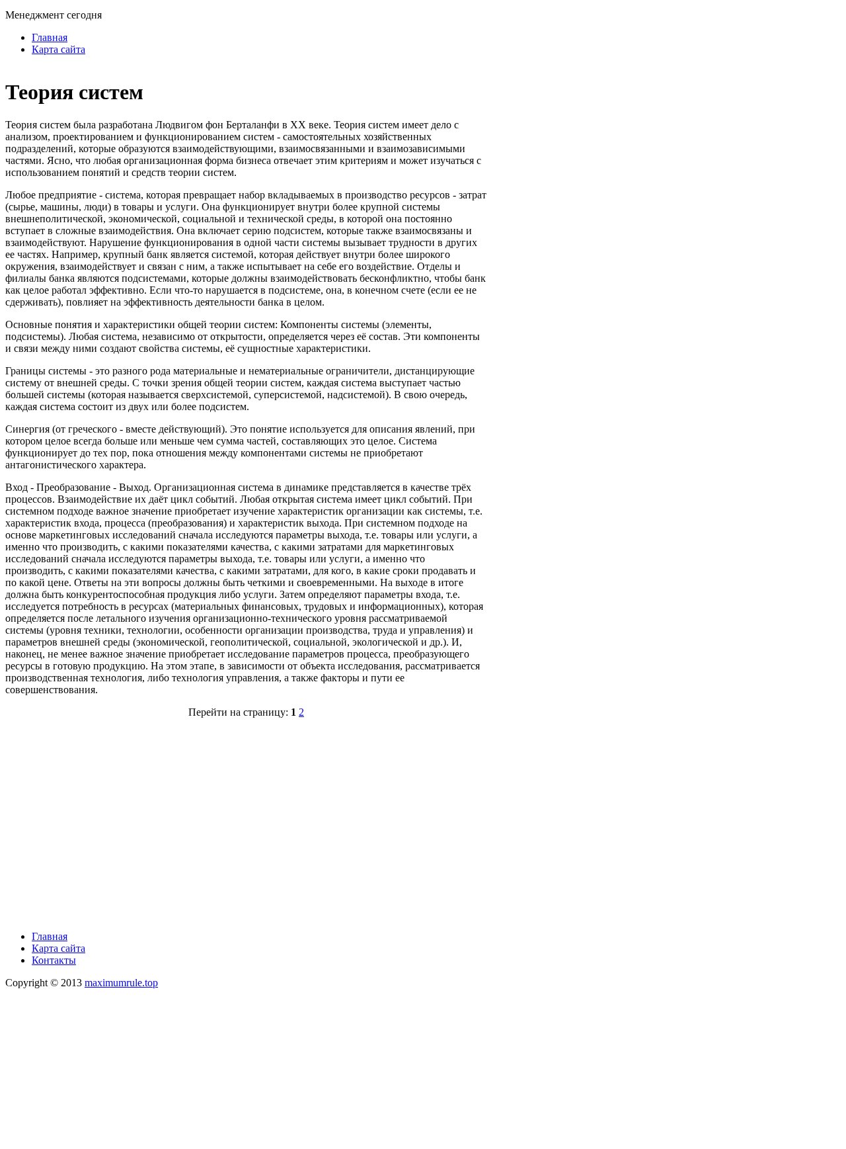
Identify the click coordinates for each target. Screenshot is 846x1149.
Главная (49, 37)
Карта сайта (58, 49)
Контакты (54, 960)
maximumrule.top (121, 982)
